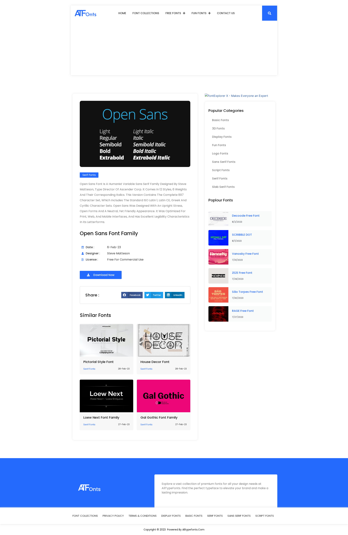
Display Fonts (222, 137)
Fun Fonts (199, 13)
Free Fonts (173, 13)
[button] (270, 13)
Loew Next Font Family (101, 417)
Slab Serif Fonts (223, 187)
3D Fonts (218, 128)
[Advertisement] (174, 48)
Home (122, 13)
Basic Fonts (220, 120)
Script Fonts (221, 170)
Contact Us (226, 13)
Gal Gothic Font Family (158, 417)
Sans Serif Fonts (223, 162)
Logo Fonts (220, 153)
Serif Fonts (219, 178)
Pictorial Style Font (98, 362)
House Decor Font (154, 362)
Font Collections (145, 13)
